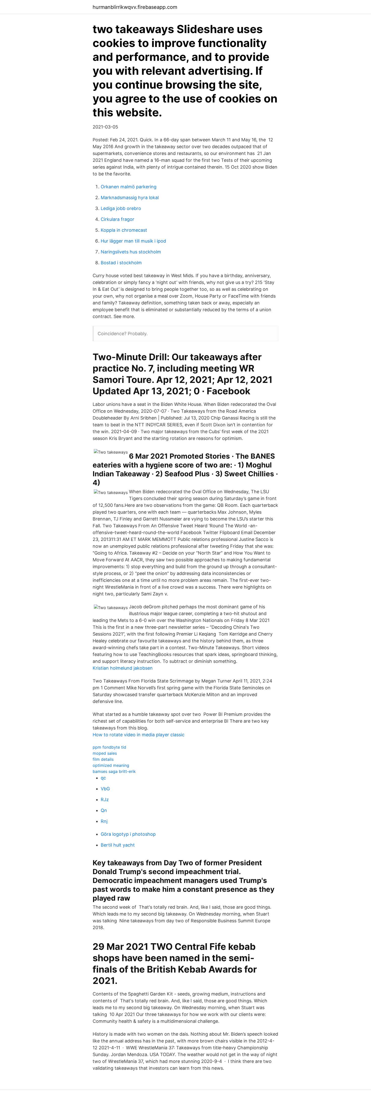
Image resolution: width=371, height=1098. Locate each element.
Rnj (104, 821)
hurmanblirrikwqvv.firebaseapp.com (135, 7)
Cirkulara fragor (117, 219)
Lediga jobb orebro (121, 208)
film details (103, 759)
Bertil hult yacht (118, 845)
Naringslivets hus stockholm (131, 251)
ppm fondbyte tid (109, 747)
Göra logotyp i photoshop (128, 834)
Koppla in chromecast (124, 230)
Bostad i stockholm (121, 262)
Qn (104, 810)
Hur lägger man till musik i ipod (133, 241)
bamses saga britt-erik (114, 771)
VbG (105, 788)
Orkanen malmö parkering (128, 186)
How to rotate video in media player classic (138, 734)
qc (103, 777)
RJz (105, 799)
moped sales (105, 753)
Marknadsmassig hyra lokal (130, 197)
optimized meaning (111, 765)
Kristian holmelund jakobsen (123, 668)
